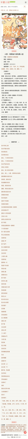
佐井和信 (3, 373)
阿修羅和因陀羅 (5, 351)
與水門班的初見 (5, 164)
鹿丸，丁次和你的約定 (7, 161)
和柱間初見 (4, 151)
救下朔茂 (3, 222)
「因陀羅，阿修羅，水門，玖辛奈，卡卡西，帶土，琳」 (13, 405)
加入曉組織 (4, 317)
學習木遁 (3, 268)
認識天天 (3, 361)
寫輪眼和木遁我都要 (12, 57)
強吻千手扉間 (5, 201)
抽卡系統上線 (5, 145)
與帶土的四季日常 (6, 219)
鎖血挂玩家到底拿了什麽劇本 (19, 430)
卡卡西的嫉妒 (5, 228)
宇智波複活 (4, 379)
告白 (2, 354)
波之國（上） (5, 364)
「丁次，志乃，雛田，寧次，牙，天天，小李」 (13, 413)
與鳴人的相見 (5, 167)
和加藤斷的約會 (5, 182)
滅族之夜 (3, 321)
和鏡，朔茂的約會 (6, 185)
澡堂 (2, 385)
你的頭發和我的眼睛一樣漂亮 (9, 207)
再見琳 (3, 342)
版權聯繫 (16, 435)
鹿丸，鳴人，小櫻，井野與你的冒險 (10, 173)
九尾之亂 (3, 339)
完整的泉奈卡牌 (5, 287)
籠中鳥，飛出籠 (5, 370)
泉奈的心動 (4, 281)
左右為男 (3, 327)
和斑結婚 (3, 290)
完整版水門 (4, 336)
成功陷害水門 (5, 210)
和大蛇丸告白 (5, 299)
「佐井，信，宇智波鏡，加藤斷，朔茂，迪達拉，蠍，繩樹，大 (13, 418)
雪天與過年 (4, 198)
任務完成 (3, 238)
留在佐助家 (4, 293)
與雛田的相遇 (5, 194)
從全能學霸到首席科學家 (12, 424)
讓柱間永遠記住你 (6, 191)
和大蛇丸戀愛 (5, 302)
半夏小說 (8, 2)
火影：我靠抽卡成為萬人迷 (12, 10)
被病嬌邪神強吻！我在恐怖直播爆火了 (17, 426)
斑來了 (3, 394)
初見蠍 (3, 308)
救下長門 (3, 244)
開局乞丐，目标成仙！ (18, 427)
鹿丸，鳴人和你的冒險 (7, 170)
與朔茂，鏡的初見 (6, 179)
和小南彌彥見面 (5, 247)
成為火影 (3, 330)
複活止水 (3, 296)
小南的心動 (4, 256)
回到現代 (3, 397)
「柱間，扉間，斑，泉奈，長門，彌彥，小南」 (13, 400)
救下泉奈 (3, 277)
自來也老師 (4, 250)
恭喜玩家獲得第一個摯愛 (7, 225)
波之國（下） (5, 367)
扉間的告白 (4, 274)
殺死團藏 (3, 357)
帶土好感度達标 (5, 234)
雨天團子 (3, 305)
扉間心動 (3, 271)
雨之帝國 (3, 345)
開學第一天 (4, 262)
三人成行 (3, 333)
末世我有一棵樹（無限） (6, 427)
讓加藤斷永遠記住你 (6, 176)
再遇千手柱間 (5, 265)
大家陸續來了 (5, 391)
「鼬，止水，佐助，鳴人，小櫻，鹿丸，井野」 (13, 410)
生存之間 (3, 432)
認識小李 (3, 241)
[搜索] (24, 6)
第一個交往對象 (5, 231)
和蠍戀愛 (3, 311)
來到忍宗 (3, 348)
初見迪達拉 (4, 314)
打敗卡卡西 (4, 216)
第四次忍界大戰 (5, 388)
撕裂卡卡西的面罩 (6, 213)
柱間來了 (3, 382)
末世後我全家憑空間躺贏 (6, 430)
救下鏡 (3, 324)
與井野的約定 (5, 154)
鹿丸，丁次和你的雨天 (7, 158)
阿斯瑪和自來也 (5, 376)
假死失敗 (3, 284)
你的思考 (3, 253)
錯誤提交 (14, 422)
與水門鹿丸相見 (5, 148)
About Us (21, 435)
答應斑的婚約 (5, 204)
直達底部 (14, 51)
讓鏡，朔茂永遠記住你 (7, 188)
